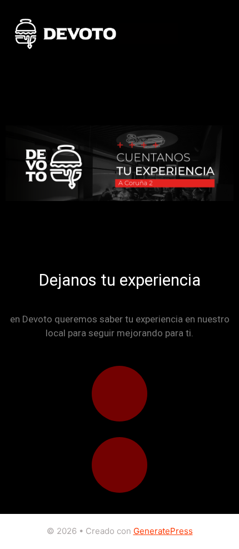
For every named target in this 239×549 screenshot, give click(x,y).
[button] (187, 33)
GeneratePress (163, 531)
